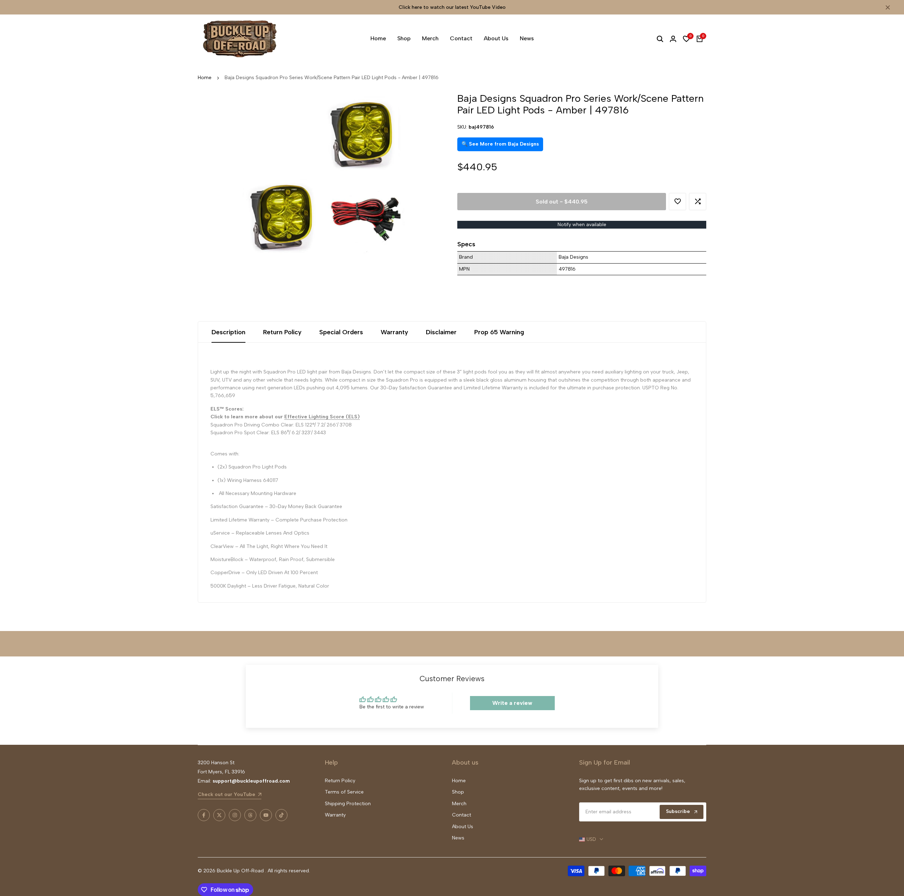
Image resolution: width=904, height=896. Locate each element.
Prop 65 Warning (499, 332)
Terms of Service (344, 792)
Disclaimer (441, 332)
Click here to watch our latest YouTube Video (452, 7)
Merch (459, 804)
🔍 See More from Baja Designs (500, 144)
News (458, 838)
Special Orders (341, 332)
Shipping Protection (348, 804)
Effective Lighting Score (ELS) (322, 417)
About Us (462, 827)
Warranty (394, 332)
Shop (458, 792)
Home (205, 78)
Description (228, 332)
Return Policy (282, 332)
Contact (461, 815)
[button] (677, 201)
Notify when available (582, 225)
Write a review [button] (512, 703)
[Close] (886, 7)
